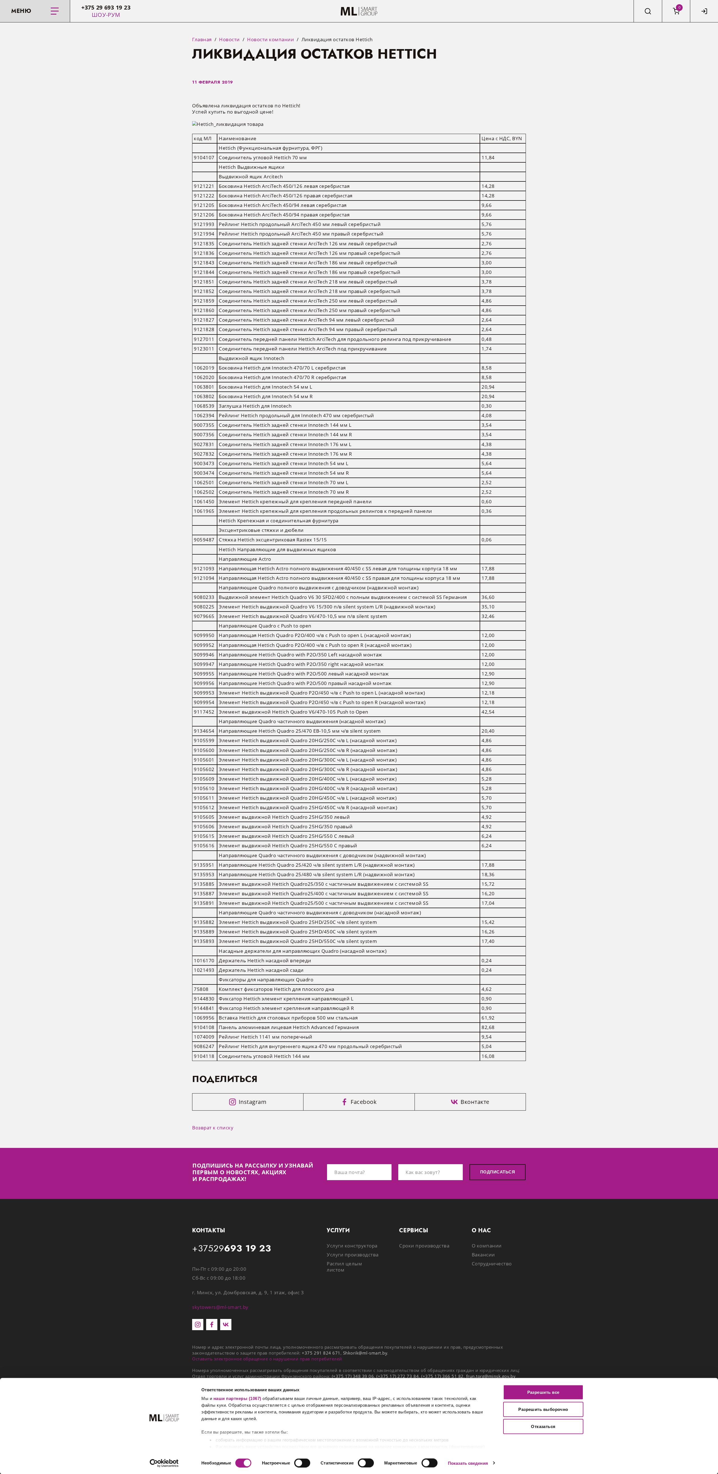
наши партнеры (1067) (237, 1398)
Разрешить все (543, 1392)
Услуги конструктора (352, 1245)
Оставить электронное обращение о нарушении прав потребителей (267, 1359)
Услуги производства (353, 1254)
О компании (487, 1245)
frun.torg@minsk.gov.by (491, 1376)
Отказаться (543, 1426)
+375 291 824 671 (321, 1353)
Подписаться (497, 1171)
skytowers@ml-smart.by (220, 1307)
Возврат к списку (212, 1127)
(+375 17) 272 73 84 (397, 1376)
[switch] (302, 1462)
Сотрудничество (492, 1263)
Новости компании (270, 39)
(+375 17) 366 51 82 (442, 1376)
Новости (229, 39)
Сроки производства (424, 1245)
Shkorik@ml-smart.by (365, 1353)
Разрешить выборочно (543, 1409)
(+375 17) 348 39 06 (353, 1376)
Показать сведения (468, 1463)
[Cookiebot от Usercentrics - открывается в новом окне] (164, 1463)
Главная (202, 39)
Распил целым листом (344, 1266)
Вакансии (483, 1254)
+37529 (231, 1248)
